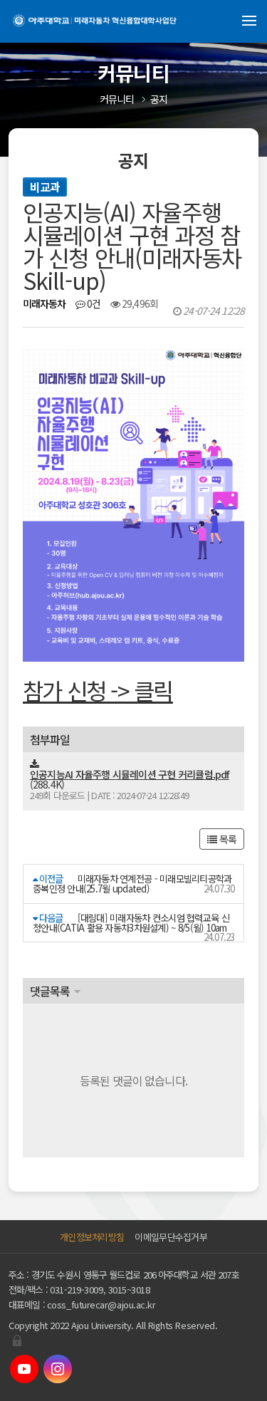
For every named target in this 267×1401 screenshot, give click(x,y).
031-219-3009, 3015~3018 (100, 1289)
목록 (226, 839)
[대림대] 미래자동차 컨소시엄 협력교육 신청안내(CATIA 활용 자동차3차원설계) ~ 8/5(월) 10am (131, 922)
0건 (93, 303)
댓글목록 (50, 990)
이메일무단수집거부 (171, 1237)
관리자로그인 (17, 1340)
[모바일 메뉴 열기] (249, 20)
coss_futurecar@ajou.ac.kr (101, 1304)
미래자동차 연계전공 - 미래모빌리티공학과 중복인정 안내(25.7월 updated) (132, 883)
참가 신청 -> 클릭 (98, 690)
